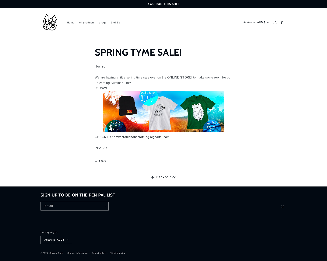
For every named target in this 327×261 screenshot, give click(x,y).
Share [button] (102, 160)
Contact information (77, 253)
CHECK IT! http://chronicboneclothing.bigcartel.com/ (133, 137)
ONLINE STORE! (179, 77)
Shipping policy (117, 253)
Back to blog (166, 177)
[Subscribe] (104, 206)
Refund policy (99, 253)
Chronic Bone (56, 253)
